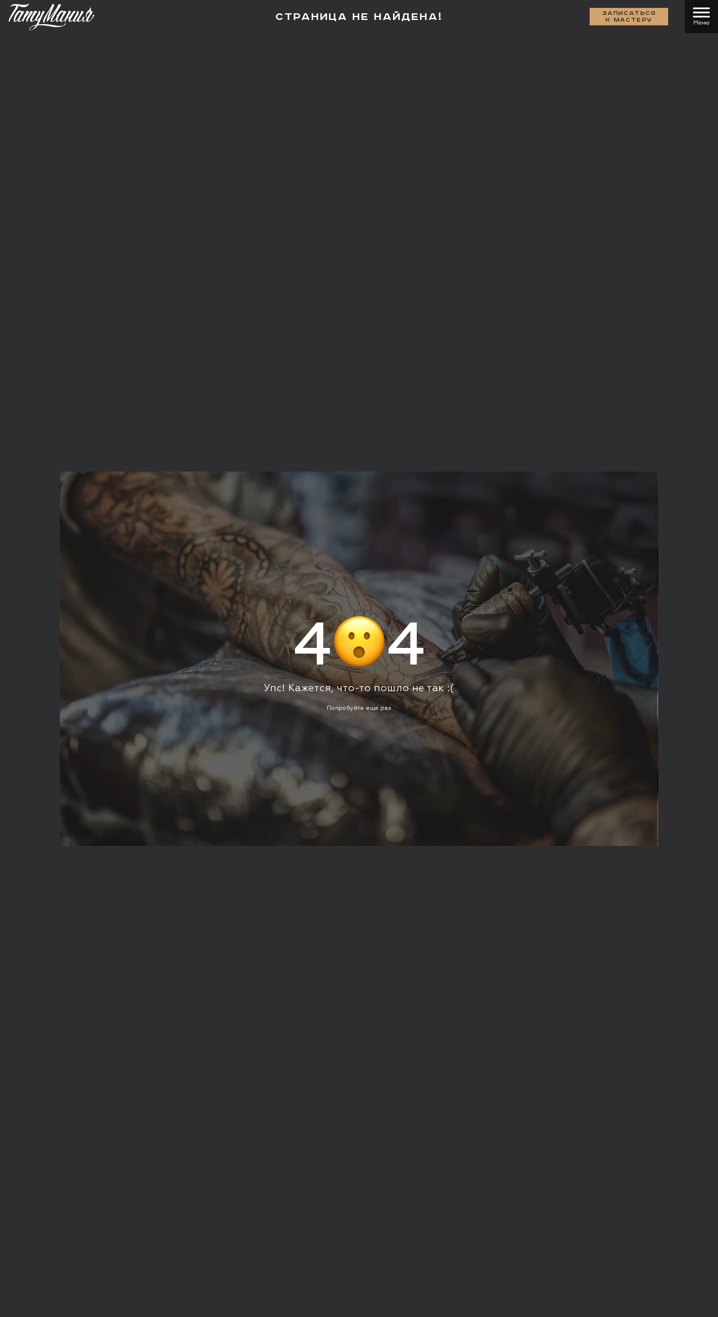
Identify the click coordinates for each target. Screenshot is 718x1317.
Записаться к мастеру (629, 16)
